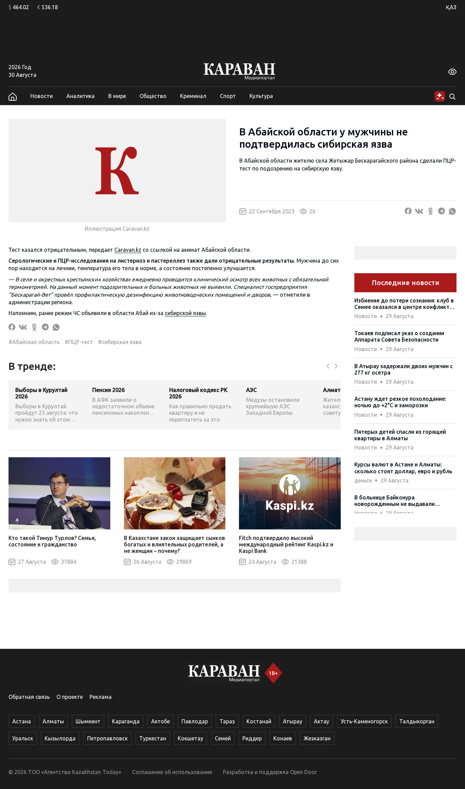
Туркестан (152, 738)
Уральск (22, 738)
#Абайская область (34, 342)
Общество (153, 96)
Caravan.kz (127, 250)
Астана (21, 721)
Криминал (193, 96)
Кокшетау (190, 738)
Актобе (160, 721)
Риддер (252, 738)
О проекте (70, 697)
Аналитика (80, 96)
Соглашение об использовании (172, 772)
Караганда (126, 721)
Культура (261, 96)
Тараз (227, 721)
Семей (223, 738)
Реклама (101, 697)
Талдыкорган (416, 721)
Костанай (258, 721)
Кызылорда (60, 738)
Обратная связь (29, 697)
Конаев (282, 738)
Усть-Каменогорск (364, 721)
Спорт (228, 96)
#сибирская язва (120, 342)
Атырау (292, 721)
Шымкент (88, 721)
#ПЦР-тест (79, 342)
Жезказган (317, 738)
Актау (321, 721)
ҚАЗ (451, 7)
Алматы (53, 721)
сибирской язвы (185, 313)
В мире (117, 96)
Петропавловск (107, 738)
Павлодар (194, 721)
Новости (41, 96)
